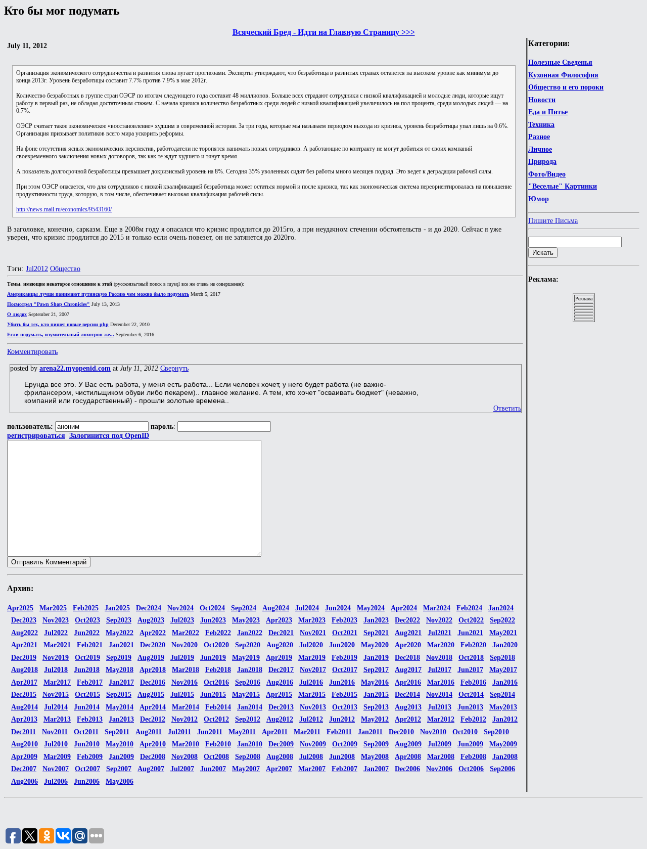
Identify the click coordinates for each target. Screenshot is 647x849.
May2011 (242, 732)
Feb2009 (90, 757)
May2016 (375, 682)
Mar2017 (57, 682)
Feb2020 (473, 645)
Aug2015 (150, 694)
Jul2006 (56, 781)
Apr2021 (24, 645)
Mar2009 (57, 757)
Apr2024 (404, 608)
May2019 (246, 657)
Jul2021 (439, 633)
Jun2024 (338, 608)
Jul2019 (182, 657)
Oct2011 (86, 732)
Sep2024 (243, 608)
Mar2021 (57, 645)
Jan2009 (121, 757)
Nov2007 (55, 769)
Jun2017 (470, 670)
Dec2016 (152, 682)
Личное (540, 149)
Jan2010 (249, 744)
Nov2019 (55, 657)
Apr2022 (153, 633)
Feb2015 (344, 694)
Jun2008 (342, 757)
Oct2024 (212, 608)
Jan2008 (505, 757)
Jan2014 (249, 707)
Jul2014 (56, 707)
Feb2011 (339, 732)
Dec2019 (23, 657)
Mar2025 (53, 608)
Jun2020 (342, 645)
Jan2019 (376, 657)
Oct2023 (87, 620)
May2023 (246, 620)
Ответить (507, 408)
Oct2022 (471, 620)
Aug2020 (279, 645)
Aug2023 (150, 620)
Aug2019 (150, 657)
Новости (542, 100)
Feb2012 (473, 719)
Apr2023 (279, 620)
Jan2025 (117, 608)
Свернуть (174, 368)
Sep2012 (247, 719)
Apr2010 (153, 744)
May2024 (371, 608)
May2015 (246, 694)
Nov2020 (184, 645)
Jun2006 (87, 781)
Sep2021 (376, 633)
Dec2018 (407, 657)
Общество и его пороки (566, 87)
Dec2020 (152, 645)
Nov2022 (439, 620)
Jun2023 (213, 620)
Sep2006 (502, 769)
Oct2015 (87, 694)
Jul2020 (311, 645)
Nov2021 (313, 633)
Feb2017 (90, 682)
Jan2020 (505, 645)
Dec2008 (152, 757)
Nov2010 (433, 732)
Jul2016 (311, 682)
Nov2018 (439, 657)
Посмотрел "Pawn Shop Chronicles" (48, 304)
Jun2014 (87, 707)
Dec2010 (401, 732)
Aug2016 (279, 682)
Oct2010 (465, 732)
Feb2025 (86, 608)
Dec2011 (23, 732)
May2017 (503, 670)
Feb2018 (218, 670)
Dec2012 (152, 719)
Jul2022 (56, 633)
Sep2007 (118, 769)
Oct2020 (216, 645)
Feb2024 (469, 608)
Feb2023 (344, 620)
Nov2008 (184, 757)
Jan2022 (249, 633)
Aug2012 (279, 719)
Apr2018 (153, 670)
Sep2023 (118, 620)
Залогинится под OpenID (109, 435)
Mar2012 (440, 719)
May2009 (503, 744)
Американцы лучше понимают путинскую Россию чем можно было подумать (98, 294)
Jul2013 (439, 707)
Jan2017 (121, 682)
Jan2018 (249, 670)
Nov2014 (439, 694)
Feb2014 (218, 707)
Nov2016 (184, 682)
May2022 (119, 633)
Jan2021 (121, 645)
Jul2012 (37, 269)
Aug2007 (150, 769)
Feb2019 (344, 657)
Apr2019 (279, 657)
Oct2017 (344, 670)
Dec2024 (148, 608)
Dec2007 (23, 769)
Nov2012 (184, 719)
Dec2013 (281, 707)
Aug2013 (408, 707)
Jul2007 (182, 769)
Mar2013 (57, 719)
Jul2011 (179, 732)
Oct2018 (471, 657)
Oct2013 (344, 707)
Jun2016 (342, 682)
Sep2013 (376, 707)
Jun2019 (213, 657)
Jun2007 (213, 769)
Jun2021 (470, 633)
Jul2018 (56, 670)
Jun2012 (342, 719)
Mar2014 (185, 707)
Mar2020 (440, 645)
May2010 (119, 744)
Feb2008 (473, 757)
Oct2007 (87, 769)
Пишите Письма (553, 221)
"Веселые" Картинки (562, 186)
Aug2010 (24, 744)
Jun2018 (87, 670)
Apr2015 (279, 694)
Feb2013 (90, 719)
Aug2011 (148, 732)
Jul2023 (182, 620)
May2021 (503, 633)
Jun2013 (470, 707)
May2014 (119, 707)
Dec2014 (407, 694)
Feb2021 (90, 645)
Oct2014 (471, 694)
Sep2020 (247, 645)
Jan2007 (376, 769)
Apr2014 (153, 707)
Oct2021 (344, 633)
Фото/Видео (547, 174)
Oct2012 (216, 719)
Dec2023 (23, 620)
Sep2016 (247, 682)
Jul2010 (56, 744)
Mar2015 (312, 694)
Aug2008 (279, 757)
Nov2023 (55, 620)
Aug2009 (408, 744)
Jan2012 (505, 719)
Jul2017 (439, 670)
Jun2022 (87, 633)
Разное (539, 137)
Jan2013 (121, 719)
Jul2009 (439, 744)
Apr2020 (408, 645)
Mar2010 (185, 744)
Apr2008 (408, 757)
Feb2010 (218, 744)
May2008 (375, 757)
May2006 (119, 781)
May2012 (375, 719)
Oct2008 (216, 757)
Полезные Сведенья (560, 62)
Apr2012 (408, 719)
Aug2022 (24, 633)
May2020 (375, 645)
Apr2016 (408, 682)
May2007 (246, 769)
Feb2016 (473, 682)
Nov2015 (55, 694)
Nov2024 (180, 608)
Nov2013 (313, 707)
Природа (542, 161)
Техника (541, 124)
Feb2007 (344, 769)
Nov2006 (439, 769)
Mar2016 (440, 682)
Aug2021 (408, 633)
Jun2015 (213, 694)
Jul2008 (311, 757)
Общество (65, 269)
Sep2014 (502, 694)
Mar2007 (312, 769)
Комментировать (32, 351)
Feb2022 (218, 633)
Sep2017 (376, 670)
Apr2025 (20, 608)
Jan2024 (501, 608)
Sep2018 (502, 657)
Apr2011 (275, 732)
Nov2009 (313, 744)
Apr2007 (279, 769)
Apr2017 (24, 682)
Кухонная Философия (563, 75)
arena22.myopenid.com (75, 368)
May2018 (119, 670)
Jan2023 (376, 620)
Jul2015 (182, 694)
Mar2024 (436, 608)
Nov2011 (55, 732)
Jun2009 (470, 744)
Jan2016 (505, 682)
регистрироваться (36, 435)
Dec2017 (281, 670)
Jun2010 (87, 744)
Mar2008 (440, 757)
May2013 (503, 707)
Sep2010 (496, 732)
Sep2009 (376, 744)
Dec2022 (407, 620)
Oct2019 (87, 657)
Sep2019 (118, 657)
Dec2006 (407, 769)
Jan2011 (370, 732)
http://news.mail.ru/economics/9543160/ (64, 209)
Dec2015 (23, 694)
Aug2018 (24, 670)
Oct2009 (344, 744)
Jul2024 (307, 608)
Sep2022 (502, 620)
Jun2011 (209, 732)
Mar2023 (312, 620)
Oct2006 (471, 769)
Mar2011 (307, 732)
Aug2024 (275, 608)
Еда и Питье (548, 112)
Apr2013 (24, 719)
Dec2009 (281, 744)
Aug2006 (24, 781)
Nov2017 (313, 670)
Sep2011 (117, 732)
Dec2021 (281, 633)
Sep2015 (118, 694)
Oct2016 (216, 682)
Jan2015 (376, 694)
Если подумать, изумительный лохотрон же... (60, 334)
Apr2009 (24, 757)
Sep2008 (247, 757)
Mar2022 (185, 633)
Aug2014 (24, 707)
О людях (17, 314)
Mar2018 (185, 670)
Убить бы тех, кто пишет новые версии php (58, 324)
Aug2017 (408, 670)
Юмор (538, 199)
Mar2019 (312, 657)
